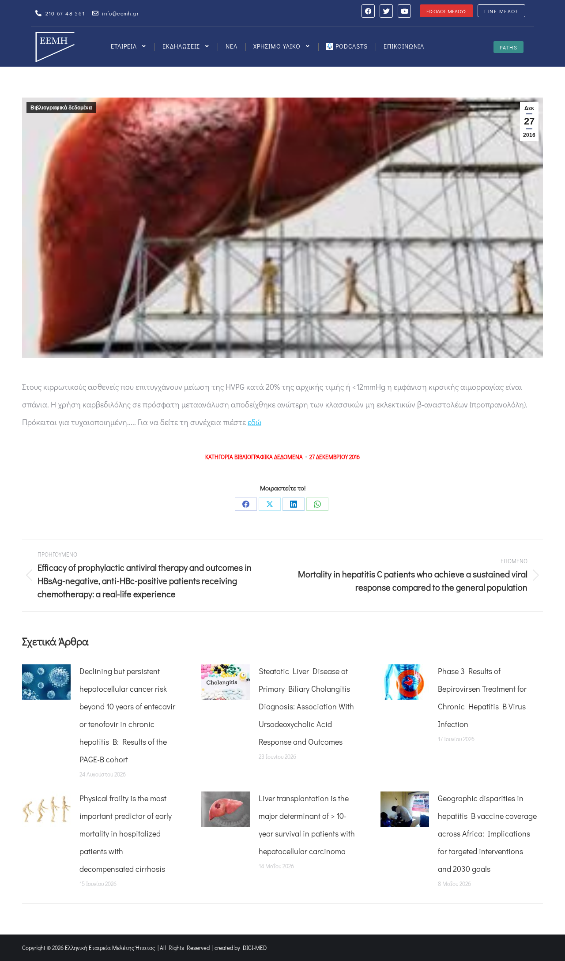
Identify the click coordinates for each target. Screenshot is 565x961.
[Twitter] (386, 11)
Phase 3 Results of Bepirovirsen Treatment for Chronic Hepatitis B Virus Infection (482, 697)
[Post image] (46, 682)
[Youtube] (404, 11)
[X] (270, 504)
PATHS (509, 47)
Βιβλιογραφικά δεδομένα (61, 108)
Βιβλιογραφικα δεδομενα (268, 456)
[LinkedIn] (293, 504)
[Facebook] (368, 11)
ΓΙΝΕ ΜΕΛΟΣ (501, 11)
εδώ (254, 422)
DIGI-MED (255, 947)
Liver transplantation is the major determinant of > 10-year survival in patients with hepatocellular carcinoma (307, 824)
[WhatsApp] (317, 504)
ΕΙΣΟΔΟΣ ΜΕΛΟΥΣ (446, 11)
